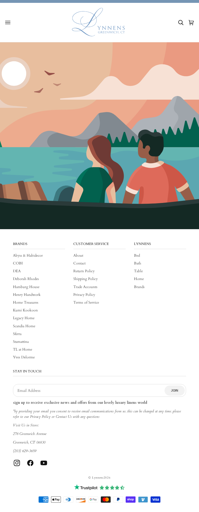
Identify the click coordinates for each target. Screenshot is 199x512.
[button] (7, 22)
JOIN (174, 390)
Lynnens (98, 478)
